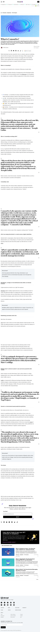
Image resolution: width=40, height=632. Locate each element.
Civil (2, 322)
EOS (1, 57)
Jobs (21, 617)
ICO (22, 57)
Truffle (2, 380)
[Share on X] (9, 50)
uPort (2, 243)
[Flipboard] (11, 605)
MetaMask (3, 290)
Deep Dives (17, 607)
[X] (1, 602)
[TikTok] (4, 605)
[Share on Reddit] (18, 50)
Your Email (5, 511)
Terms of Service (12, 614)
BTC (1, 4)
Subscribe (3, 627)
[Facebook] (14, 602)
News (9, 607)
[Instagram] (4, 602)
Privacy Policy (12, 617)
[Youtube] (7, 605)
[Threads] (7, 602)
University (24, 607)
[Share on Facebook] (15, 50)
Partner (2, 607)
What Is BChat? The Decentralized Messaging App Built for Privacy (26, 570)
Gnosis (31, 422)
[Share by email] (13, 50)
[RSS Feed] (1, 605)
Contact (21, 614)
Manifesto (2, 617)
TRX (38, 4)
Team (1, 614)
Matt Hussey (6, 47)
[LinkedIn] (11, 602)
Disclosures (2, 615)
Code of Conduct (13, 615)
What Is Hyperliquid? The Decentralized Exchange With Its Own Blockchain (25, 559)
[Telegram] (14, 605)
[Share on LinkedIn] (11, 50)
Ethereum (24, 74)
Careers (21, 615)
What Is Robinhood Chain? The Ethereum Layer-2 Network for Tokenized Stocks (25, 549)
